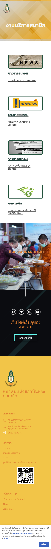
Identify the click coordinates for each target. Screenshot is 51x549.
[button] (47, 7)
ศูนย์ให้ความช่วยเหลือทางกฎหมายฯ (20, 462)
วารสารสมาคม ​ (18, 159)
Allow (43, 544)
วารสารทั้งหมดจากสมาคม (19, 167)
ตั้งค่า (6, 539)
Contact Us (8, 508)
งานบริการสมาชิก (11, 453)
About (6, 504)
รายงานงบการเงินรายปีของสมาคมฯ (22, 211)
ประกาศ (6, 448)
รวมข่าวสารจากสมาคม (22, 80)
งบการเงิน (15, 203)
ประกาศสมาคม (18, 114)
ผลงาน (6, 457)
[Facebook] (13, 312)
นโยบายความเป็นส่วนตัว (14, 499)
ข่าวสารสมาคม (18, 73)
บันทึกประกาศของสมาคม (19, 123)
